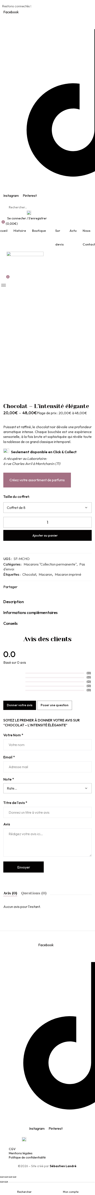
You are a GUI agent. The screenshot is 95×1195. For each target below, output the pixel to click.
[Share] (6, 1177)
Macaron (45, 574)
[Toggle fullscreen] (10, 1177)
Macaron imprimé (68, 574)
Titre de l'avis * (15, 802)
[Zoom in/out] (14, 1177)
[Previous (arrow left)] (2, 1181)
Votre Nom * (13, 735)
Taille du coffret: (16, 496)
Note (8, 779)
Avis (6, 824)
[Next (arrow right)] (6, 1181)
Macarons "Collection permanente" (50, 564)
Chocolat (29, 574)
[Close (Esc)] (2, 1177)
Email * (9, 757)
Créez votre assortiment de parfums (37, 480)
